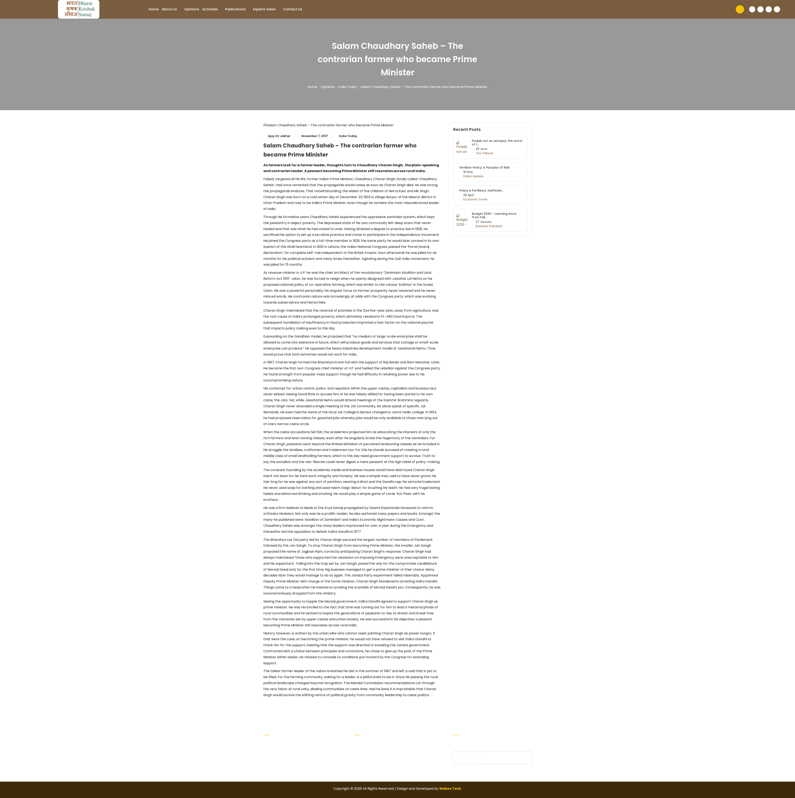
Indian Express (473, 176)
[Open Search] (740, 9)
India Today (347, 86)
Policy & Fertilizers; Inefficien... (481, 190)
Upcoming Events (413, 742)
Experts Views (264, 9)
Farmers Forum (367, 762)
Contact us (292, 9)
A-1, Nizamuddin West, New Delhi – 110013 (488, 742)
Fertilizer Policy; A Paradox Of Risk (484, 167)
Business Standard (489, 226)
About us (169, 9)
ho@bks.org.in (467, 749)
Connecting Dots (368, 755)
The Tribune (484, 153)
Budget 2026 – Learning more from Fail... (494, 215)
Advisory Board (366, 748)
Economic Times (475, 199)
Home (154, 9)
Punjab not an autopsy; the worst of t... (497, 142)
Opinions (191, 9)
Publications (235, 9)
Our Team (407, 748)
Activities (210, 9)
